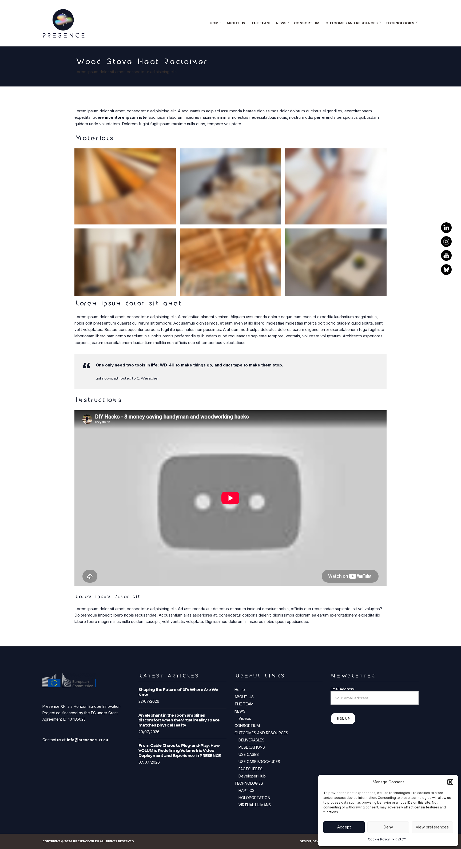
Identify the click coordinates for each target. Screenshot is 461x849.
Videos (245, 718)
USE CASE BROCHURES (259, 761)
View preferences (432, 827)
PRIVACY (399, 839)
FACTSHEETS (251, 769)
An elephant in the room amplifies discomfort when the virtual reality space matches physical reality (178, 720)
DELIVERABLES (251, 740)
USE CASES (249, 754)
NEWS (281, 23)
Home (215, 23)
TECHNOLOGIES (400, 23)
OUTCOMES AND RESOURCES (351, 23)
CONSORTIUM (306, 23)
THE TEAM (260, 23)
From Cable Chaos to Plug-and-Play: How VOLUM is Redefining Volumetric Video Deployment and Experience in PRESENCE (179, 750)
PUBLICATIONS (252, 747)
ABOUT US (235, 23)
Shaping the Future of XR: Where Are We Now (178, 692)
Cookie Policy (379, 839)
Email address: (342, 689)
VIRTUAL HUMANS (255, 805)
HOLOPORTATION (254, 797)
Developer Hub (252, 776)
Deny (388, 827)
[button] (450, 782)
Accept (344, 827)
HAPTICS (247, 790)
